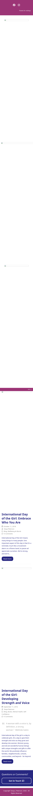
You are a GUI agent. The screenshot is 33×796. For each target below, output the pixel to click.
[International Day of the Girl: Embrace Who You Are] (16, 451)
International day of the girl (12, 735)
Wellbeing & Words (14, 531)
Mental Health (18, 712)
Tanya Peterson (9, 529)
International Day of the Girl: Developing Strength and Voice (16, 697)
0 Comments (8, 534)
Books (10, 712)
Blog (5, 531)
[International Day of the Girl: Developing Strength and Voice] (16, 627)
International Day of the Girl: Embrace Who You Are (16, 518)
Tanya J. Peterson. (17, 791)
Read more (7, 559)
